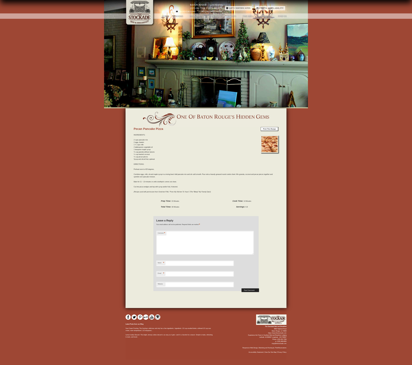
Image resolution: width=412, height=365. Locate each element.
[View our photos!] (157, 317)
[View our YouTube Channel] (151, 317)
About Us (265, 16)
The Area (248, 16)
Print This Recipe (269, 129)
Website (160, 284)
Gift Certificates (239, 8)
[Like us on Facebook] (128, 317)
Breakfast (196, 16)
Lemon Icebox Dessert (133, 335)
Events (231, 16)
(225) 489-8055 (215, 8)
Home (165, 16)
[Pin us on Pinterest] (140, 317)
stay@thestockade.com (279, 343)
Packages (215, 16)
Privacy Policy (281, 352)
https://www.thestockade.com (277, 333)
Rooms (179, 16)
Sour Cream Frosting (132, 328)
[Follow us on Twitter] (134, 317)
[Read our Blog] (146, 317)
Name (161, 262)
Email (161, 273)
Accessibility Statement (256, 352)
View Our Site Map (270, 352)
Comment (161, 233)
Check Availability (271, 8)
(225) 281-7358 (197, 8)
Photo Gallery (187, 11)
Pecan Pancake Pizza (148, 129)
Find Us (282, 16)
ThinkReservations (280, 348)
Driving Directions (212, 11)
